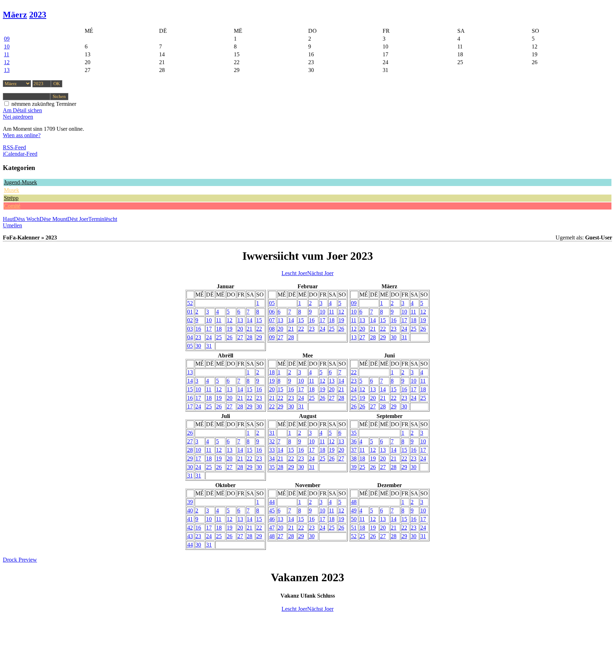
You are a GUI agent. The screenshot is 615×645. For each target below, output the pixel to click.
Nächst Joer (320, 273)
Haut (8, 219)
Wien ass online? (22, 135)
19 (229, 329)
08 (272, 329)
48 (272, 536)
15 (259, 320)
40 (190, 510)
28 (249, 337)
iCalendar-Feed (20, 154)
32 (272, 441)
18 (219, 329)
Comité (12, 206)
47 (272, 528)
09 (7, 39)
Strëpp (11, 198)
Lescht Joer (294, 273)
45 (272, 510)
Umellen (12, 225)
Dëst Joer (77, 219)
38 (354, 458)
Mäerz (15, 14)
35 (272, 467)
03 (190, 329)
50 (354, 519)
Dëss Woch (27, 219)
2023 (37, 14)
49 (354, 510)
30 (198, 346)
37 (354, 450)
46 (272, 519)
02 (190, 320)
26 (229, 337)
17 (209, 329)
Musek (11, 190)
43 (190, 536)
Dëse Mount (53, 219)
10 (7, 46)
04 (190, 337)
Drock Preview (20, 560)
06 (272, 312)
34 (272, 458)
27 (240, 337)
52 (190, 303)
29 (259, 337)
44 (190, 545)
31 (209, 346)
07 (272, 320)
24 (209, 337)
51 (354, 528)
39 (354, 467)
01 (190, 312)
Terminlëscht (102, 219)
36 (354, 441)
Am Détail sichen (22, 110)
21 (249, 329)
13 (7, 70)
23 (198, 337)
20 (240, 329)
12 (7, 62)
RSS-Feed (14, 147)
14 (249, 320)
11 (6, 54)
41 (190, 519)
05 (190, 346)
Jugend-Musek (20, 182)
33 (272, 450)
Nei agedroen (18, 117)
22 (259, 329)
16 (198, 329)
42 (190, 528)
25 (219, 337)
